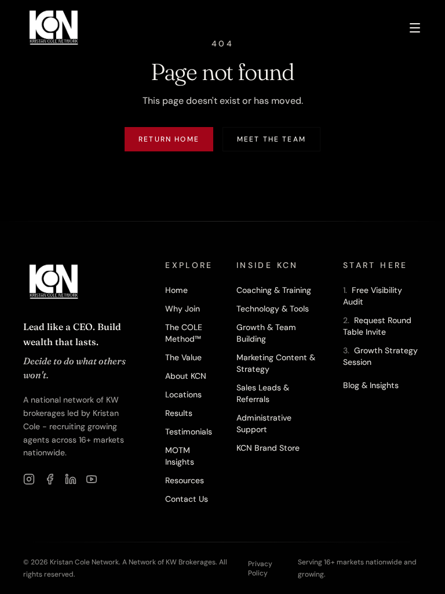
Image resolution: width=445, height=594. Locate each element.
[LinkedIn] (70, 479)
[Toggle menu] (414, 27)
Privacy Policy (260, 568)
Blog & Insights (371, 385)
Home (176, 290)
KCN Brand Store (268, 448)
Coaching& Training (273, 290)
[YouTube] (91, 479)
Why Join (182, 308)
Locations (183, 394)
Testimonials (188, 431)
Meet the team (271, 139)
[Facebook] (50, 479)
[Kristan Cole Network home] (54, 28)
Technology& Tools (272, 308)
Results (178, 413)
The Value (183, 357)
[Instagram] (29, 479)
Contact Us (186, 499)
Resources (184, 480)
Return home (168, 139)
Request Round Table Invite (377, 326)
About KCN (185, 376)
